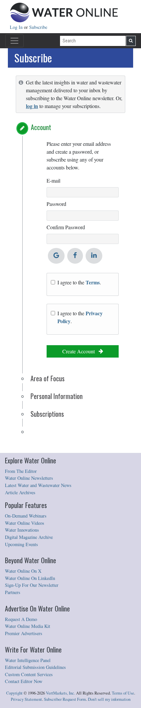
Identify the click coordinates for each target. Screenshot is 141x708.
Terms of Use (123, 693)
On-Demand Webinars (26, 516)
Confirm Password (66, 227)
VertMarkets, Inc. (60, 693)
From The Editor (21, 471)
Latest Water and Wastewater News (38, 485)
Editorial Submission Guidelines (35, 667)
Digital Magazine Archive (29, 537)
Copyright (14, 693)
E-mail (53, 180)
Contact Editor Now (23, 681)
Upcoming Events (21, 544)
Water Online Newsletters (29, 478)
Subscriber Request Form (65, 699)
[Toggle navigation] (14, 40)
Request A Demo (21, 619)
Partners (12, 592)
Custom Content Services (29, 674)
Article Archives (20, 492)
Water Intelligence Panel (27, 660)
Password (56, 203)
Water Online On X (23, 571)
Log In (17, 27)
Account (41, 127)
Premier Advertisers (23, 633)
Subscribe (38, 27)
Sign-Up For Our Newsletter (31, 585)
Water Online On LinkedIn (30, 578)
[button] (22, 128)
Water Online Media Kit (27, 626)
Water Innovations (22, 530)
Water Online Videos (24, 523)
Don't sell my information (109, 699)
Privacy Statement (26, 699)
